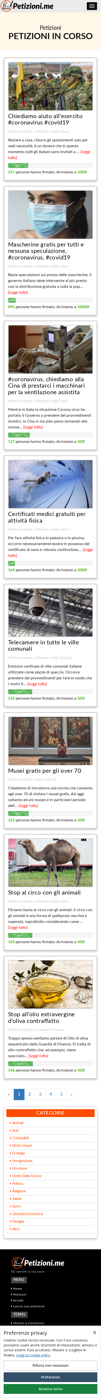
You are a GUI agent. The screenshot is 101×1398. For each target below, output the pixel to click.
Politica (17, 1184)
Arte (15, 1130)
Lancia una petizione (28, 1306)
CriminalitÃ (20, 1138)
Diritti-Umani (21, 1146)
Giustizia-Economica (27, 1214)
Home (17, 1288)
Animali (17, 1123)
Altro (15, 1229)
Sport (16, 1206)
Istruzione (19, 1168)
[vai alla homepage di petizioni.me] (50, 1263)
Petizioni (19, 1294)
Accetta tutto (51, 1389)
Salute (16, 1199)
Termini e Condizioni (28, 1323)
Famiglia (17, 1221)
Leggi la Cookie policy (33, 1355)
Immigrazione (21, 1161)
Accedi (18, 1300)
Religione (18, 1191)
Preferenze (50, 1377)
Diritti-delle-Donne (26, 1176)
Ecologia (18, 1153)
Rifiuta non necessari (51, 1365)
